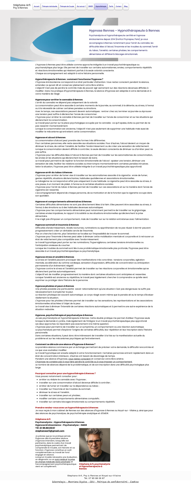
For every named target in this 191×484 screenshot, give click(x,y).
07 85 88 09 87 (47, 427)
